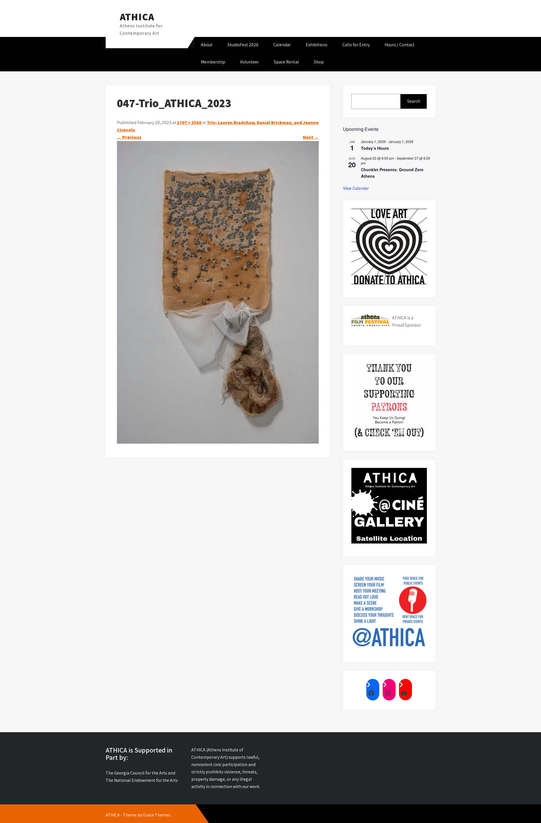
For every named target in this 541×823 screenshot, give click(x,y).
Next (311, 137)
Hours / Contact (399, 45)
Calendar (282, 45)
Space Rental (286, 62)
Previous (129, 137)
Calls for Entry (356, 45)
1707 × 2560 (189, 123)
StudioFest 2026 (242, 45)
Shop (319, 62)
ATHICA (137, 16)
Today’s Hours (375, 148)
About (206, 45)
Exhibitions (316, 45)
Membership (213, 62)
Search (413, 101)
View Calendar (356, 188)
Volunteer (249, 62)
